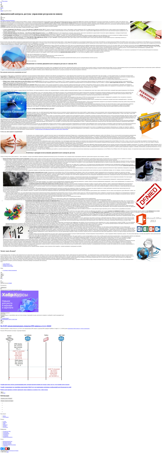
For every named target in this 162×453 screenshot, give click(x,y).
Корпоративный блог (7, 441)
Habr (7, 451)
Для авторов (5, 432)
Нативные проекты (7, 443)
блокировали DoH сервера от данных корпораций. (79, 328)
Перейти (2, 316)
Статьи (4, 421)
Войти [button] (2, 7)
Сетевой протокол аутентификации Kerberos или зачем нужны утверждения (51, 129)
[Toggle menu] (1, 1)
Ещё (4, 392)
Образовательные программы (9, 444)
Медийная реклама (7, 442)
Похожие (10, 398)
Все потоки (5, 1)
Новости (5, 422)
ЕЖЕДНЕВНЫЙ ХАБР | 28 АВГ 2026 (9, 319)
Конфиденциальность (7, 437)
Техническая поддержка (13, 450)
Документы (5, 434)
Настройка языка (4, 450)
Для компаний (6, 433)
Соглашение (5, 435)
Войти (4, 416)
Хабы (4, 423)
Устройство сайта (7, 431)
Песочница (5, 427)
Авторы (4, 425)
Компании (5, 424)
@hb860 (10, 283)
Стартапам (5, 445)
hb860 (2, 10)
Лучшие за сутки (4, 398)
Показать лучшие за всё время (7, 400)
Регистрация (5, 417)
